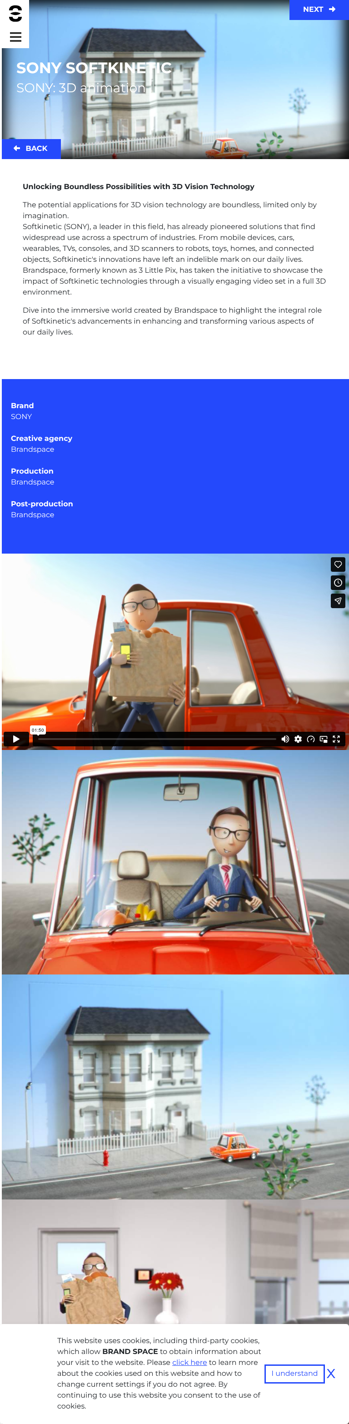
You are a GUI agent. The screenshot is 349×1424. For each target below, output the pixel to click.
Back (35, 149)
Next (314, 9)
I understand (294, 1373)
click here (189, 1363)
